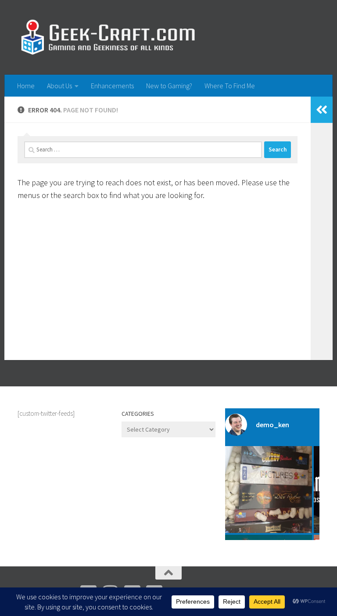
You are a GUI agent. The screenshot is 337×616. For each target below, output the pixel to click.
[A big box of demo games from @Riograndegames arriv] (268, 489)
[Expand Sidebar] (322, 110)
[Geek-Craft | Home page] (108, 37)
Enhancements (112, 85)
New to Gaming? (169, 85)
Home (26, 85)
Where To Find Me (229, 85)
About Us (59, 85)
